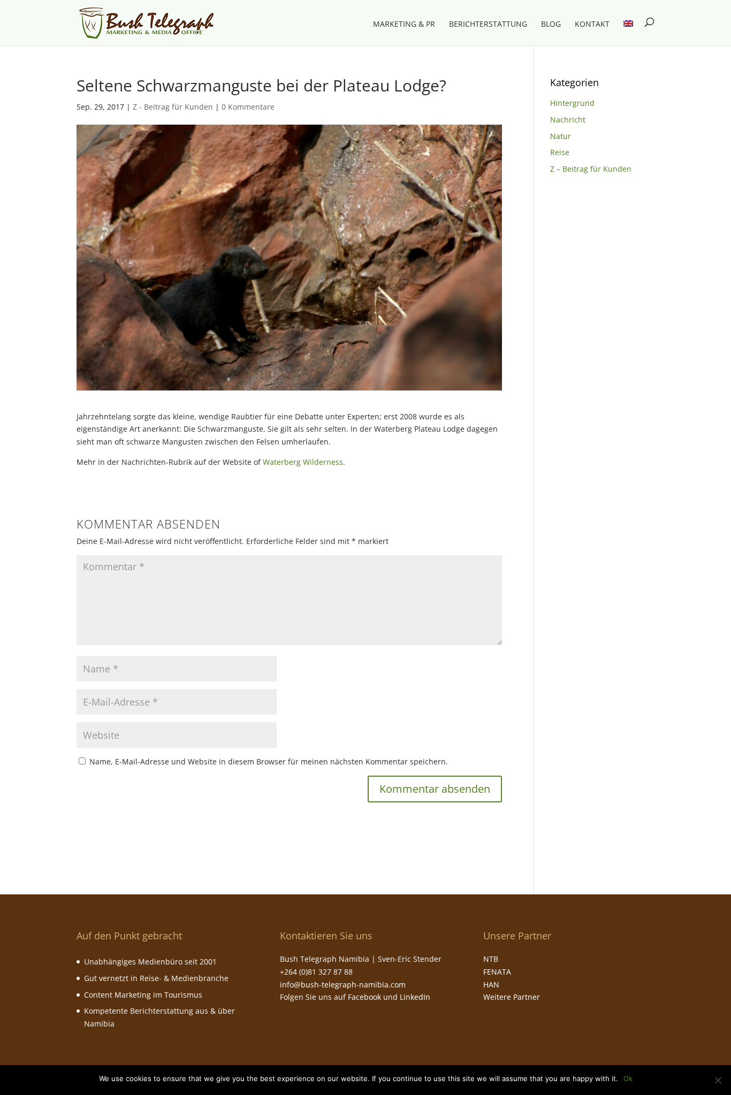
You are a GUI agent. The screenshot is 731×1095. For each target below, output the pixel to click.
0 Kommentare (248, 107)
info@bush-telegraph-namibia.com (343, 984)
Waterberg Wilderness (303, 462)
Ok (628, 1078)
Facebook (364, 997)
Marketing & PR (404, 24)
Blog (551, 24)
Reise (559, 152)
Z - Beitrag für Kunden (173, 107)
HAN (491, 984)
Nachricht (567, 119)
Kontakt (592, 24)
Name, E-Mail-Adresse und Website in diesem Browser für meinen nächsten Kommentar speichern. (268, 761)
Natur (560, 136)
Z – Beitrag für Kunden (590, 169)
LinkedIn (415, 997)
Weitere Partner (511, 997)
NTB (490, 959)
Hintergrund (572, 103)
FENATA (497, 972)
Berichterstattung (488, 24)
